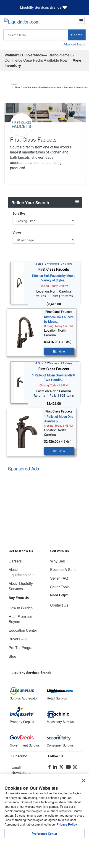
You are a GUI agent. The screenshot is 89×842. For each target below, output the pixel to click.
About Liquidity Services (21, 586)
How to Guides (21, 607)
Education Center (23, 630)
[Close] (84, 781)
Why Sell (57, 561)
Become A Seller (64, 569)
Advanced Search (74, 44)
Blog (12, 656)
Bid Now (59, 351)
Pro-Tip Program (22, 647)
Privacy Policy (67, 824)
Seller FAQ (59, 578)
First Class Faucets (53, 269)
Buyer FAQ (17, 638)
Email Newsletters (21, 770)
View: (17, 232)
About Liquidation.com (21, 572)
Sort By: (19, 213)
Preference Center (44, 833)
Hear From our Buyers (20, 619)
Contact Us (59, 605)
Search (77, 34)
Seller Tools (60, 586)
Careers (15, 561)
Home (14, 84)
